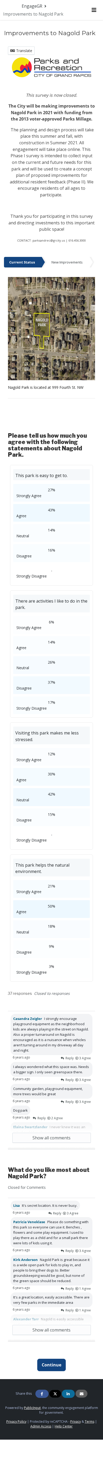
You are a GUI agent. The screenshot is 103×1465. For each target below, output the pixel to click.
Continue (51, 1365)
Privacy (75, 1421)
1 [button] (85, 1288)
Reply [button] (69, 1058)
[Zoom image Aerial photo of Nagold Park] (51, 328)
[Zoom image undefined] (51, 67)
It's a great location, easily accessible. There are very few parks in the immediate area (51, 1300)
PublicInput (32, 1408)
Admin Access (40, 1426)
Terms (89, 1421)
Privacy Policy (16, 1421)
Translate (23, 50)
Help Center (64, 1426)
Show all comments (51, 1138)
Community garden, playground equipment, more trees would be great (48, 1091)
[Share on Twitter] (55, 1394)
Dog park (20, 1110)
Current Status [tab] (22, 262)
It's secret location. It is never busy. (45, 1205)
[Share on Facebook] (42, 1394)
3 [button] (85, 1058)
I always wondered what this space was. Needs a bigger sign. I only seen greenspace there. (51, 1069)
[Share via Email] (81, 1394)
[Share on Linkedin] (68, 1394)
